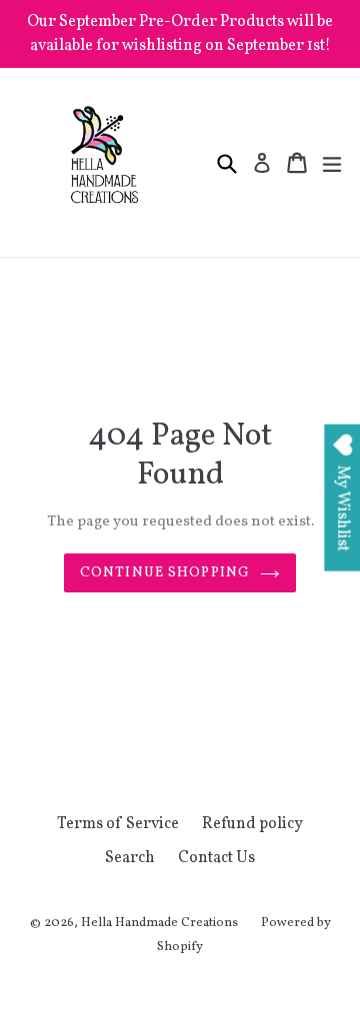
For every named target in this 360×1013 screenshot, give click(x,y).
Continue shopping (165, 572)
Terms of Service (118, 824)
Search (130, 858)
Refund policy (252, 824)
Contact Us (216, 858)
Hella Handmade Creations (159, 923)
